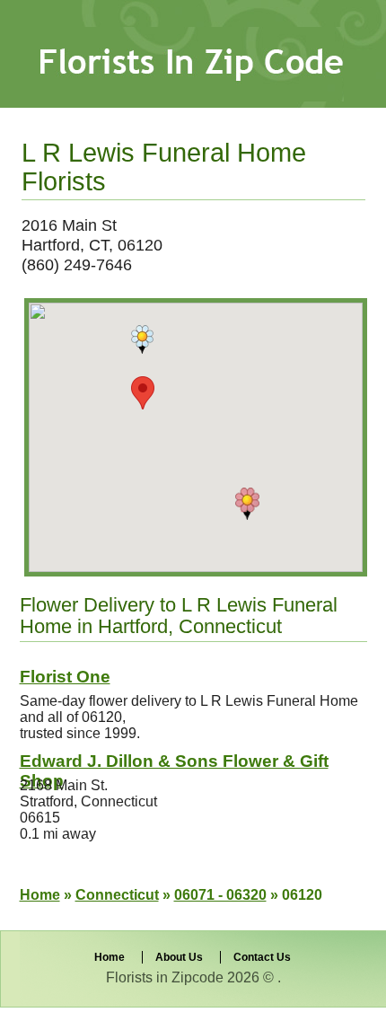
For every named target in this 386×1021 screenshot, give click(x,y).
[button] (247, 503)
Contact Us (262, 957)
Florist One (65, 676)
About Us (179, 957)
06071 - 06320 (220, 894)
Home (40, 894)
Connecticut (117, 894)
